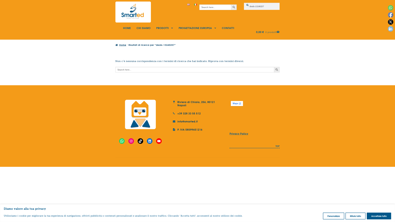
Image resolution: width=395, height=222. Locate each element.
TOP (278, 146)
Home (122, 45)
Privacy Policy (239, 133)
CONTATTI (228, 28)
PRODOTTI (162, 28)
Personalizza (333, 216)
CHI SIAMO (144, 28)
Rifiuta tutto (355, 216)
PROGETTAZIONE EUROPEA (195, 28)
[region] (197, 213)
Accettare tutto (379, 216)
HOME (127, 28)
